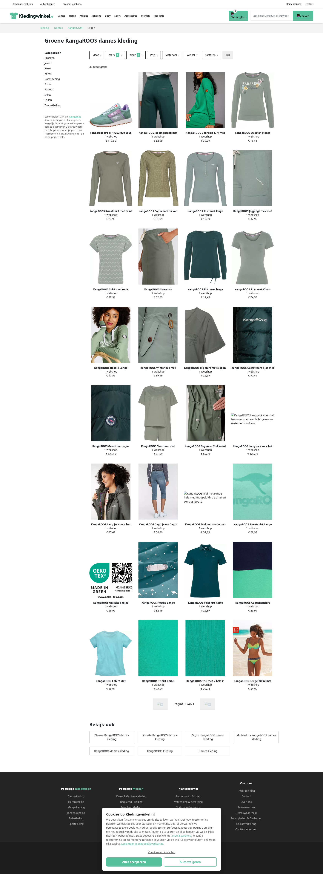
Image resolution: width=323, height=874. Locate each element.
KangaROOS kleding (160, 751)
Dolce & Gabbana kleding (131, 796)
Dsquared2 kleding (131, 802)
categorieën (83, 788)
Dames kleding (208, 751)
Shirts (47, 94)
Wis (228, 55)
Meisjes (84, 15)
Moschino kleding (131, 807)
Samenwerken (246, 807)
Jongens (96, 15)
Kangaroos (75, 116)
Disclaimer (256, 818)
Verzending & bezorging (188, 802)
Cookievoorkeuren (246, 829)
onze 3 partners (181, 835)
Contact (309, 4)
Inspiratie (159, 15)
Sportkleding (76, 824)
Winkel (191, 55)
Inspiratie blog (246, 791)
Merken (145, 15)
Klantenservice (293, 4)
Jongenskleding (76, 813)
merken (138, 788)
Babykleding (76, 818)
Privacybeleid (238, 818)
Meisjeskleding (76, 807)
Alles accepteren (134, 862)
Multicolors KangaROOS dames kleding (256, 737)
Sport (117, 15)
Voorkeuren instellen (161, 852)
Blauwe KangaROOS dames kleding (111, 737)
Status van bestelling (188, 807)
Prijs (153, 55)
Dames (61, 15)
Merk (113, 55)
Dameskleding (76, 796)
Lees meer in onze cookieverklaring (142, 843)
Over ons (246, 802)
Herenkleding (76, 802)
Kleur (134, 55)
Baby (108, 15)
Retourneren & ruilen (188, 796)
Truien (48, 100)
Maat (96, 55)
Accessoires (130, 15)
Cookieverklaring (246, 824)
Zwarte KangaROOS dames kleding (160, 737)
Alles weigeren (190, 862)
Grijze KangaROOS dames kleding (208, 737)
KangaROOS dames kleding (111, 751)
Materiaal (171, 55)
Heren (72, 15)
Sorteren (210, 55)
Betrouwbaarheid (246, 813)
